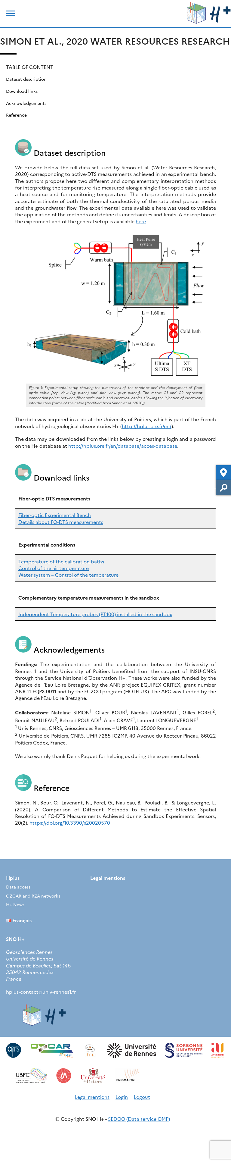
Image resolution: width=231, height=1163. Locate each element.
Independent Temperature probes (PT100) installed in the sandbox (95, 614)
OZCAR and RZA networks (33, 896)
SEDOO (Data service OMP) (139, 1118)
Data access (18, 887)
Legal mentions (107, 877)
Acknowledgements (26, 103)
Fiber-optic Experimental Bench (54, 515)
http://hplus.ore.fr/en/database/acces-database (122, 445)
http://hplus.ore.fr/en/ (146, 426)
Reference (16, 115)
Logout (142, 1096)
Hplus (13, 877)
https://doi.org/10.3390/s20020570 (69, 822)
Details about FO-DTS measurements (60, 522)
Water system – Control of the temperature (68, 574)
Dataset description (26, 79)
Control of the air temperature (53, 568)
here (141, 221)
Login (122, 1096)
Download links (22, 91)
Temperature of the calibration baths (61, 561)
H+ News (15, 904)
